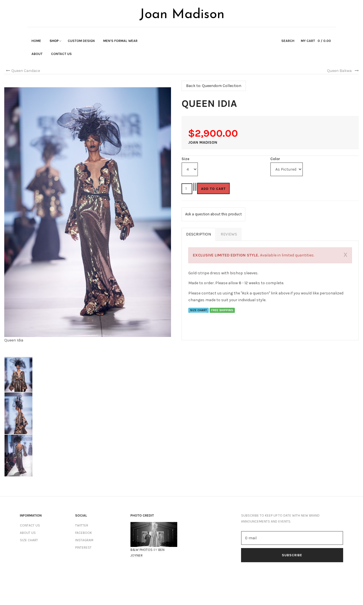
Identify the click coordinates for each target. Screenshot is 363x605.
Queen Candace (25, 70)
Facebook (83, 533)
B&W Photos (141, 550)
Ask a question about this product (213, 214)
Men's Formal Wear (120, 41)
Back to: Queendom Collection (213, 85)
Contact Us (61, 54)
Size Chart (29, 540)
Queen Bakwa (339, 70)
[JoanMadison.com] (181, 14)
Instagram (84, 540)
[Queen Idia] (87, 212)
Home (36, 41)
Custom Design (81, 41)
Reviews (229, 234)
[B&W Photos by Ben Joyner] (153, 534)
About (37, 54)
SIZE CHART (198, 310)
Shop (54, 41)
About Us (28, 533)
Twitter (81, 525)
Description (198, 234)
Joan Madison (202, 142)
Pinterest (83, 547)
